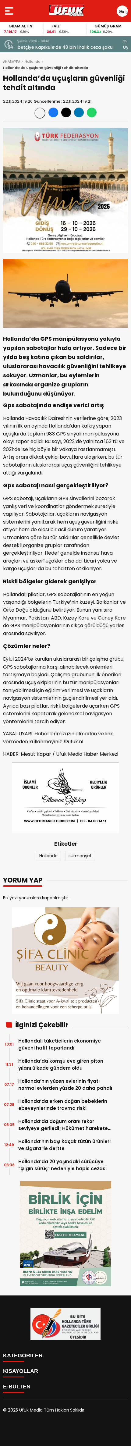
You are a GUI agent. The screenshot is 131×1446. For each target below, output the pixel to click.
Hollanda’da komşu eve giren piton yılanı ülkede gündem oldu (60, 1064)
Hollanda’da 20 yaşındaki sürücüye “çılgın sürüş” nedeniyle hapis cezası (62, 1165)
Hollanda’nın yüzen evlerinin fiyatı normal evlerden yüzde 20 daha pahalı (65, 1084)
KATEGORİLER (23, 1355)
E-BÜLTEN (16, 1387)
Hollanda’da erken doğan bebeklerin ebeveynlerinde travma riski (62, 1104)
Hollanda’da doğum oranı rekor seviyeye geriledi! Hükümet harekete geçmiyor (63, 1125)
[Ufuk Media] (66, 11)
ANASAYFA (11, 61)
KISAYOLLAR (20, 1371)
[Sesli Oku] (39, 113)
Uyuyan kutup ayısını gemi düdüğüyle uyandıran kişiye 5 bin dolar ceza (70, 47)
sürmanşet (80, 856)
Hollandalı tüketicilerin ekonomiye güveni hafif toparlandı (59, 1044)
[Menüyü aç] (10, 11)
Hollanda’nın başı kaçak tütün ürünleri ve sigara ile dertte (64, 1145)
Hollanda (33, 61)
